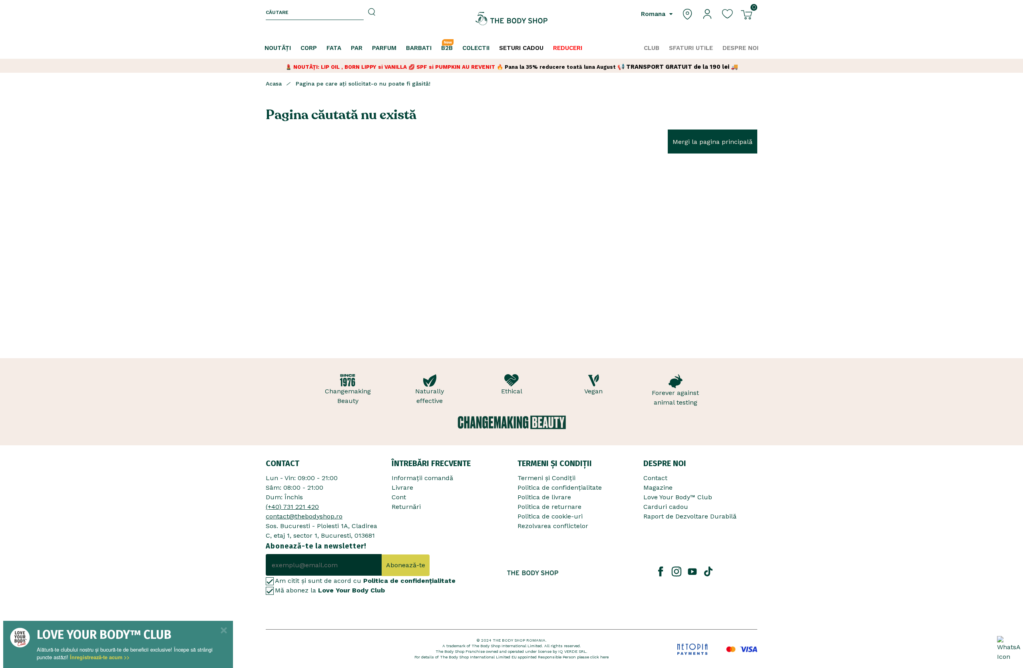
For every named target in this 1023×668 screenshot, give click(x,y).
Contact (655, 478)
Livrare (402, 487)
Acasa (274, 83)
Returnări (406, 506)
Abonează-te (405, 565)
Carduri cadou (665, 506)
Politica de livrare (544, 497)
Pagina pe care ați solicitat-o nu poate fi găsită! (363, 83)
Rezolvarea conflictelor (552, 526)
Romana (654, 14)
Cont (399, 497)
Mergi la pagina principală (712, 142)
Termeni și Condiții (546, 478)
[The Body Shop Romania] (511, 18)
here (604, 657)
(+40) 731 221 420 (292, 506)
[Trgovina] (687, 13)
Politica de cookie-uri (550, 516)
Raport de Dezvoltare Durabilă (689, 516)
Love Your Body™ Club (677, 497)
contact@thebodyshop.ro (304, 516)
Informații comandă (422, 478)
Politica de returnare (549, 506)
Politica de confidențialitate (559, 487)
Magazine (658, 487)
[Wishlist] (727, 13)
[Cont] (707, 13)
